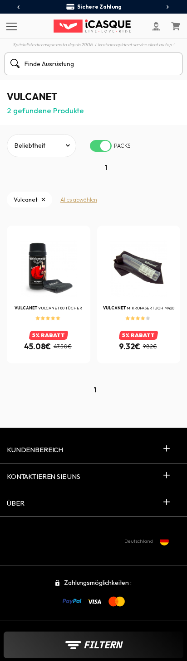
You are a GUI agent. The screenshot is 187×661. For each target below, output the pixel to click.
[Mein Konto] (156, 26)
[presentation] (18, 7)
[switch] (101, 146)
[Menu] (10, 26)
